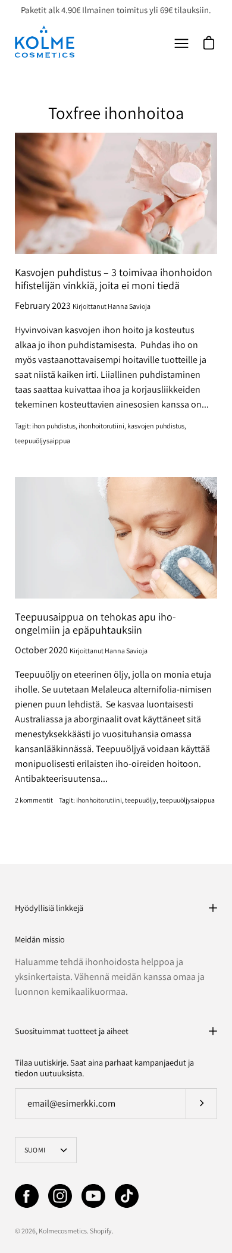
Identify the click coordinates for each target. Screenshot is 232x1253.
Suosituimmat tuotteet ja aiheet (71, 1030)
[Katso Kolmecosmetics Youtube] (93, 1196)
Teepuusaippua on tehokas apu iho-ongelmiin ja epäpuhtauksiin (95, 623)
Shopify (101, 1230)
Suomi (34, 1149)
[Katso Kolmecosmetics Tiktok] (127, 1196)
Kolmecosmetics (63, 1230)
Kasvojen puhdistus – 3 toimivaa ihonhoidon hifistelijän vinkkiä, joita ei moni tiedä (113, 279)
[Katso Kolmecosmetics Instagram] (60, 1196)
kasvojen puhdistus (155, 425)
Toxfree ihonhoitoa (116, 113)
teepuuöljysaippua (42, 440)
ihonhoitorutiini (101, 425)
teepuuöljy (140, 799)
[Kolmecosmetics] (44, 42)
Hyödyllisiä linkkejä (49, 907)
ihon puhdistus (54, 425)
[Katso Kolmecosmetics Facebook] (27, 1196)
